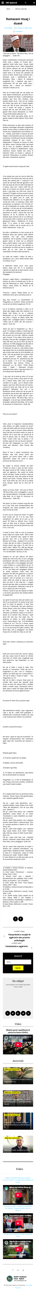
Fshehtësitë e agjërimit (16, 946)
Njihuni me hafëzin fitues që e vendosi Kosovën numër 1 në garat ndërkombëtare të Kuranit (18, 1180)
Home (8, 9)
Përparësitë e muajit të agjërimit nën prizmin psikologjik (19, 937)
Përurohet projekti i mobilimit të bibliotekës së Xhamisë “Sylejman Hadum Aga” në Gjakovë (18, 1208)
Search (18, 968)
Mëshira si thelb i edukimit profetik (17, 1150)
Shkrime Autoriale (21, 9)
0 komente (19, 31)
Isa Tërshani (8, 28)
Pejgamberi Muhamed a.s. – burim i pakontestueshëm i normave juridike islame (17, 1101)
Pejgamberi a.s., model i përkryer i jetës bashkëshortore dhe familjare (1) (17, 1124)
